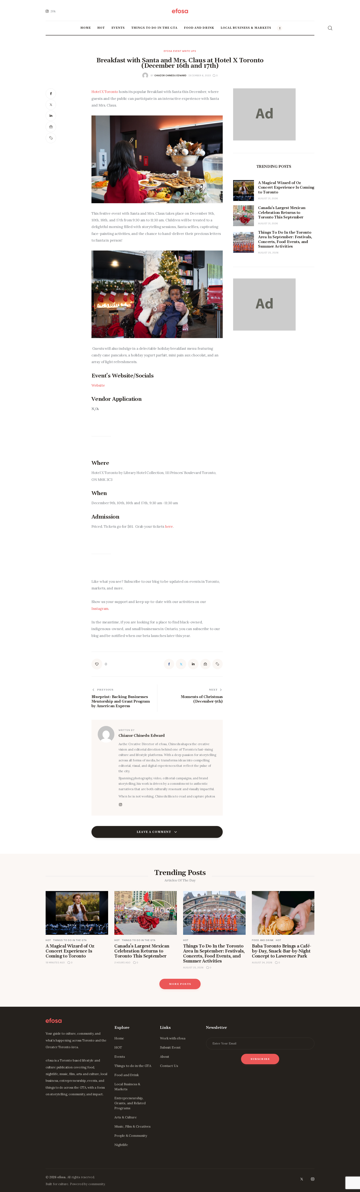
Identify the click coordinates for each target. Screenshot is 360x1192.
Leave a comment (154, 832)
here (169, 526)
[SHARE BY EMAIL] (51, 127)
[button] (51, 138)
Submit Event (170, 1047)
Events (119, 1056)
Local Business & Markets (127, 1086)
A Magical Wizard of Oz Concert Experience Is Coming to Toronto (70, 951)
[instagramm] (121, 804)
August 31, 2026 (268, 198)
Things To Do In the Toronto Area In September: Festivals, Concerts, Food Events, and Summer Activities (214, 954)
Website (98, 385)
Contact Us (169, 1066)
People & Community (130, 1135)
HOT (48, 940)
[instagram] (312, 1179)
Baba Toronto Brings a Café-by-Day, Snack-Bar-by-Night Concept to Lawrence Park (281, 951)
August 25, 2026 (268, 252)
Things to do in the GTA (70, 940)
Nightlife (121, 1145)
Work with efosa (172, 1038)
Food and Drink (263, 940)
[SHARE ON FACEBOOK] (51, 93)
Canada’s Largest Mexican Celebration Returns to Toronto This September (141, 951)
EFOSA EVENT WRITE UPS (180, 51)
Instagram (99, 608)
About (164, 1056)
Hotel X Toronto (104, 91)
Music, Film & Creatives (132, 1126)
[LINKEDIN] (51, 115)
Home (119, 1038)
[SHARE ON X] (51, 104)
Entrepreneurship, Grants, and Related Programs (130, 1103)
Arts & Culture (125, 1117)
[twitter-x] (301, 1179)
